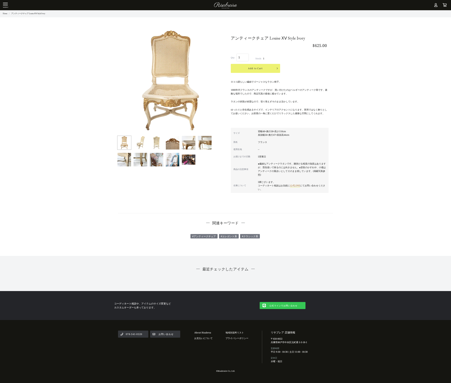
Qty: (233, 57)
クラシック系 (250, 236)
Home (5, 13)
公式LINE (295, 185)
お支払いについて (203, 338)
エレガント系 (229, 236)
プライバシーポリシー (237, 338)
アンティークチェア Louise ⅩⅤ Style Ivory (28, 13)
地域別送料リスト (235, 332)
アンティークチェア (205, 236)
